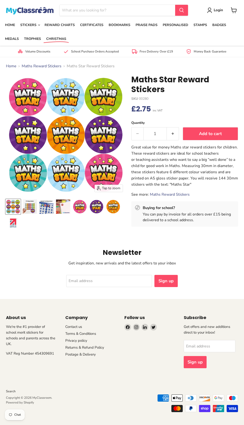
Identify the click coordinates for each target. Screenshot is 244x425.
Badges (219, 25)
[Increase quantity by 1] (173, 133)
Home (10, 25)
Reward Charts (60, 25)
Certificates (91, 25)
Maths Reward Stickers (41, 66)
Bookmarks (119, 25)
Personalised (175, 25)
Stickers (28, 25)
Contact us (73, 326)
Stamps (200, 25)
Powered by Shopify (20, 402)
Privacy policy (76, 340)
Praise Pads (147, 25)
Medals (12, 39)
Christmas (56, 39)
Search (10, 391)
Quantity (138, 123)
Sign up (166, 281)
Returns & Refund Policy (84, 347)
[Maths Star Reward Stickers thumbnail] (13, 206)
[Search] (181, 10)
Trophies (32, 39)
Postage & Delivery (80, 354)
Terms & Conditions (80, 333)
